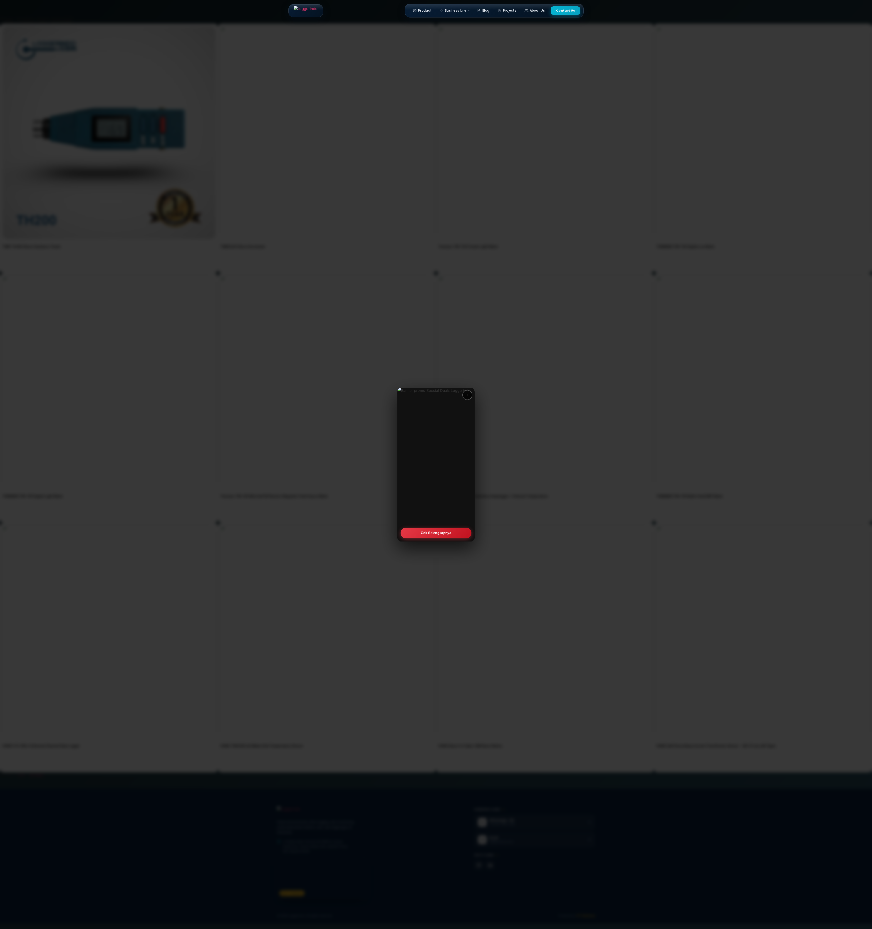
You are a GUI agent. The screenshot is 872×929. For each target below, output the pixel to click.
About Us (537, 10)
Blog (486, 10)
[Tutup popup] (467, 395)
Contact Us (565, 10)
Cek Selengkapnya (436, 533)
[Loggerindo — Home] (305, 10)
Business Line (455, 10)
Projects (509, 10)
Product (424, 10)
